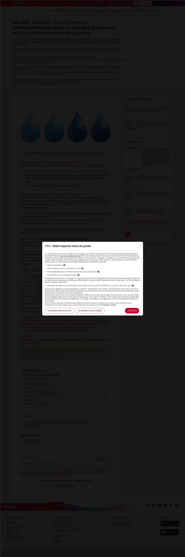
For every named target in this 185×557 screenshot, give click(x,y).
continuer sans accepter (59, 311)
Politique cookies (109, 305)
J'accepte (132, 311)
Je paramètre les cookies (90, 311)
